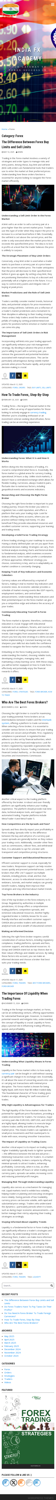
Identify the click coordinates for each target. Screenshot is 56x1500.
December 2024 (12, 1349)
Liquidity (37, 1277)
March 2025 (10, 1342)
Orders (22, 387)
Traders (22, 983)
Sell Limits (46, 387)
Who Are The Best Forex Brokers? (25, 702)
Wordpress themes (41, 1498)
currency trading (38, 412)
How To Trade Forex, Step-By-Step (25, 395)
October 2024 (11, 1355)
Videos (7, 1382)
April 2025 (9, 1339)
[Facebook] (13, 376)
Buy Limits (36, 387)
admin (20, 152)
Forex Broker (41, 692)
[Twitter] (19, 376)
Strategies (23, 692)
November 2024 (12, 1352)
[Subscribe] (25, 376)
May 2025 (9, 1336)
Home (4, 129)
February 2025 (11, 1346)
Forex (15, 387)
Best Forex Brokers (41, 983)
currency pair (8, 1073)
